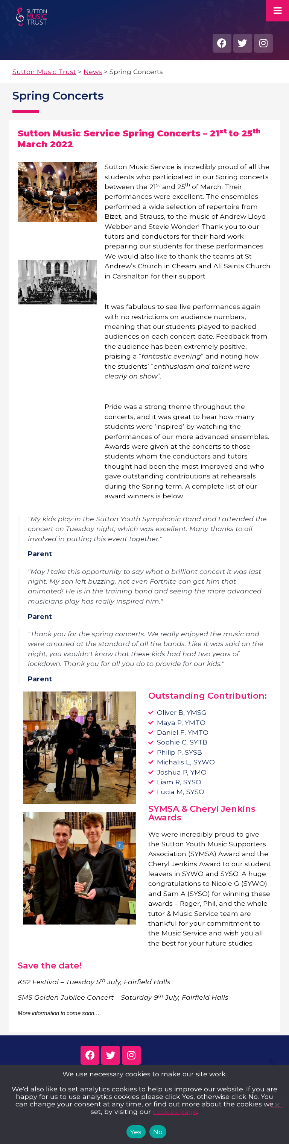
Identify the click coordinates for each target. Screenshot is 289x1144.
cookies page (175, 1111)
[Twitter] (242, 43)
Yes (136, 1132)
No (158, 1132)
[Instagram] (263, 43)
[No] (277, 1104)
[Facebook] (222, 43)
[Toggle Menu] (277, 10)
